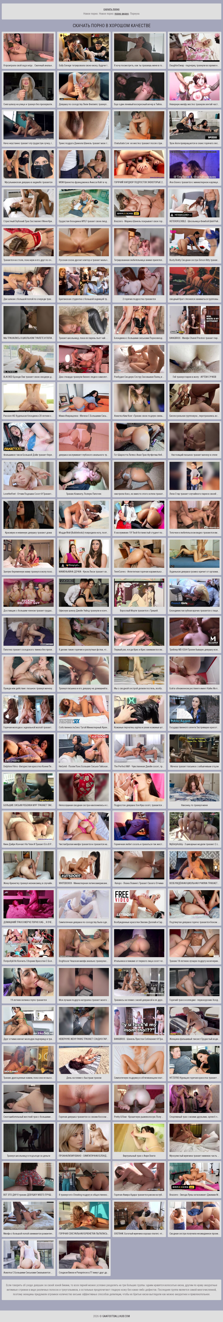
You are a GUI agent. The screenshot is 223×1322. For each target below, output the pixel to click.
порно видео (122, 13)
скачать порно (111, 9)
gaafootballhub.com (116, 1316)
